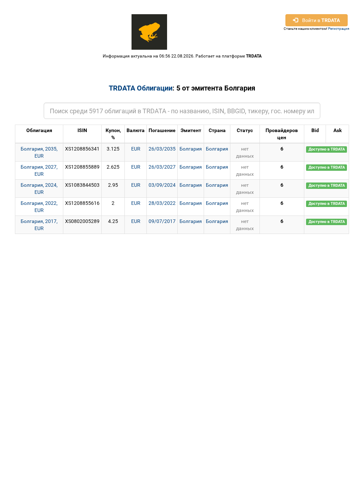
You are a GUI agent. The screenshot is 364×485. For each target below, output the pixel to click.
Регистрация (338, 29)
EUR (135, 149)
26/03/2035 (162, 149)
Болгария (191, 149)
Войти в (319, 20)
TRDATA (254, 56)
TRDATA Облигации (140, 88)
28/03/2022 (162, 203)
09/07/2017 (162, 221)
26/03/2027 (162, 167)
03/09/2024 (162, 185)
